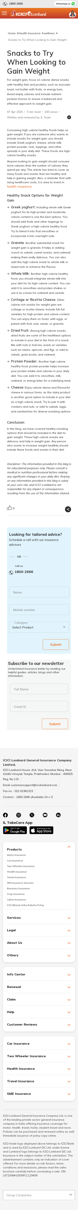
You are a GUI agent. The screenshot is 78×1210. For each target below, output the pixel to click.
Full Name (21, 689)
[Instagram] (18, 815)
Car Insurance (15, 860)
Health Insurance (30, 33)
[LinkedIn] (58, 815)
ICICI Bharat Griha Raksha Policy (25, 905)
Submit (56, 644)
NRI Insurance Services (20, 882)
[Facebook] (5, 815)
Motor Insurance (16, 854)
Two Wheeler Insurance (21, 866)
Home (12, 33)
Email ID (20, 707)
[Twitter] (31, 815)
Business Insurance (18, 888)
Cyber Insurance (16, 899)
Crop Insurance (16, 893)
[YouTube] (45, 815)
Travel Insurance (16, 877)
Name (17, 592)
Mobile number (24, 610)
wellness (49, 33)
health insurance (19, 186)
